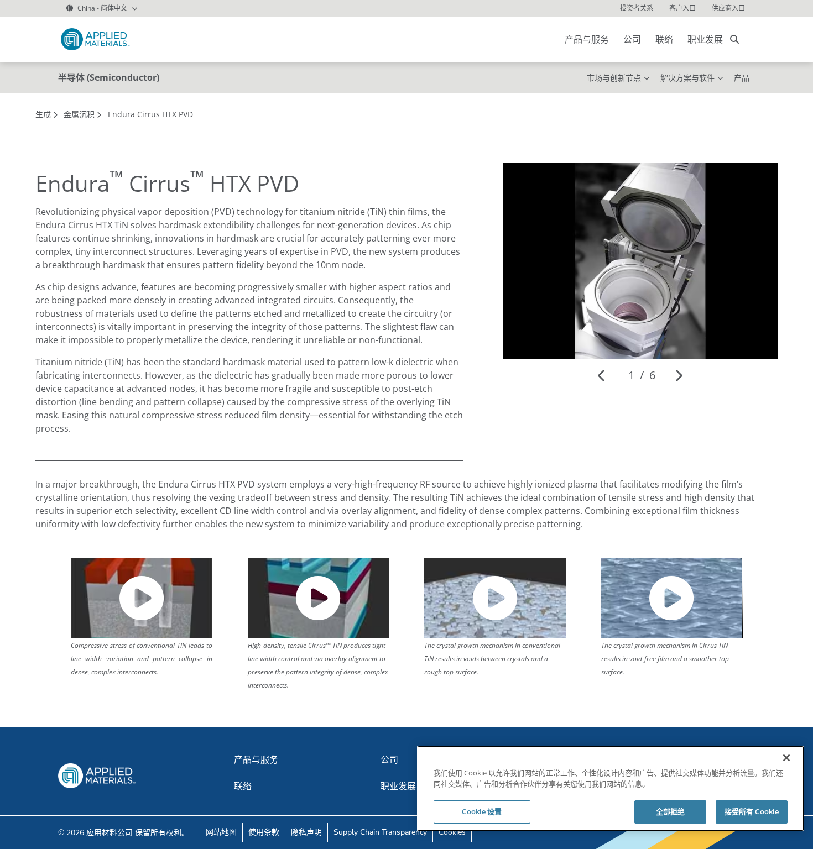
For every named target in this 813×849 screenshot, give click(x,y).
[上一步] (602, 375)
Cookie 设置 (482, 811)
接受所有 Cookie (752, 811)
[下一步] (678, 375)
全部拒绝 (670, 811)
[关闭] (786, 758)
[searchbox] (734, 39)
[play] (141, 598)
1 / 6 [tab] (641, 375)
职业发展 (705, 39)
